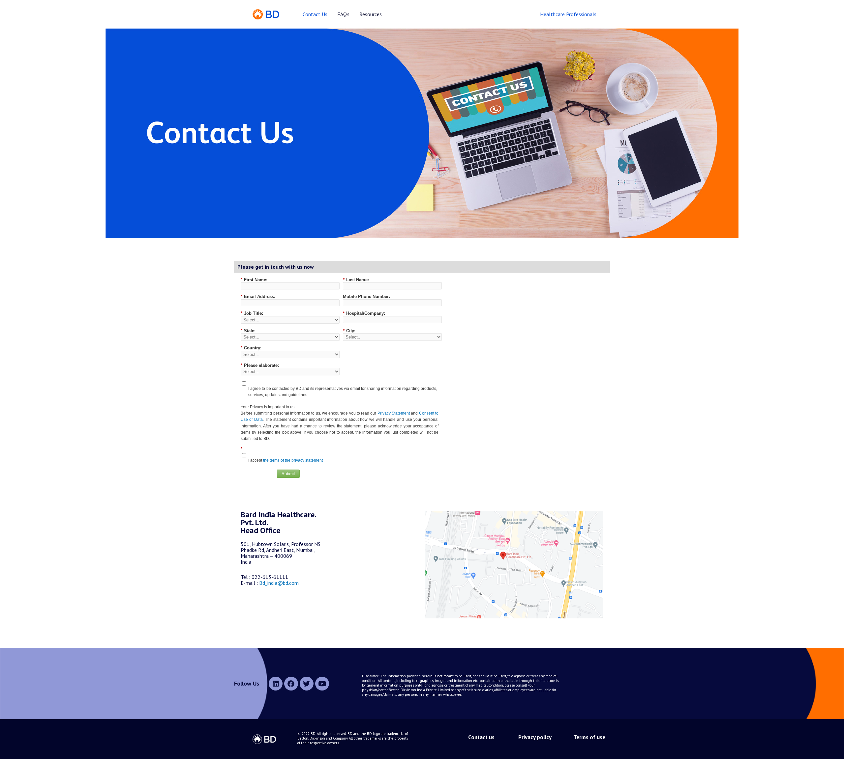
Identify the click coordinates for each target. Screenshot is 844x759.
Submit (288, 473)
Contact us (481, 737)
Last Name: (356, 279)
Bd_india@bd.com (279, 583)
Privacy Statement (393, 413)
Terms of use (589, 737)
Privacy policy (534, 737)
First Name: (254, 279)
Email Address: (258, 296)
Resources (370, 14)
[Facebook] (291, 684)
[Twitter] (307, 684)
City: (349, 330)
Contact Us (315, 14)
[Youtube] (322, 684)
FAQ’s (343, 14)
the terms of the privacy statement (293, 460)
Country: (251, 347)
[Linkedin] (276, 684)
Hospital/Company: (364, 313)
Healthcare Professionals (568, 14)
